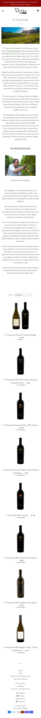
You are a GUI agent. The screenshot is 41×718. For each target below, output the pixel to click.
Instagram (21, 701)
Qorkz (23, 706)
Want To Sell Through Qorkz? (20, 676)
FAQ (20, 673)
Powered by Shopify (20, 708)
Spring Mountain (13, 51)
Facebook (21, 693)
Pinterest (21, 699)
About (20, 671)
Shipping (20, 686)
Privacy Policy (20, 683)
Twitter (21, 696)
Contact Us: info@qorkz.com (20, 689)
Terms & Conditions (20, 679)
